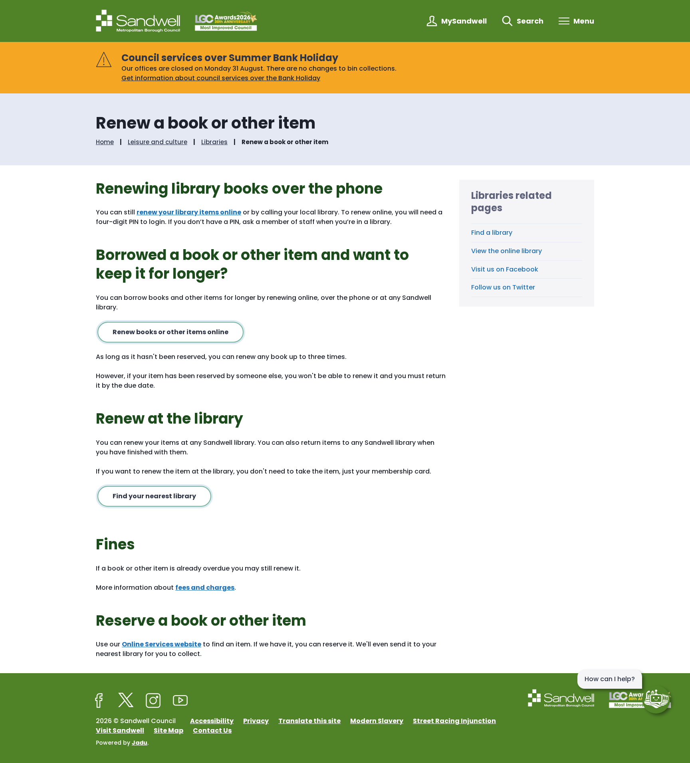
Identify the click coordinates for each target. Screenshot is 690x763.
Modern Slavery (376, 720)
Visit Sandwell (120, 730)
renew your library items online (189, 212)
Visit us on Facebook (504, 269)
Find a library (491, 232)
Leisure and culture (157, 142)
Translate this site (309, 720)
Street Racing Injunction (454, 720)
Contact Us (212, 730)
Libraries (214, 142)
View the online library (506, 251)
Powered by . (122, 743)
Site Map (168, 730)
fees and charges (204, 587)
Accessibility (212, 720)
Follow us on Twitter (503, 287)
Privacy (256, 720)
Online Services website (161, 644)
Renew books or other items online (170, 332)
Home (105, 142)
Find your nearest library (154, 496)
